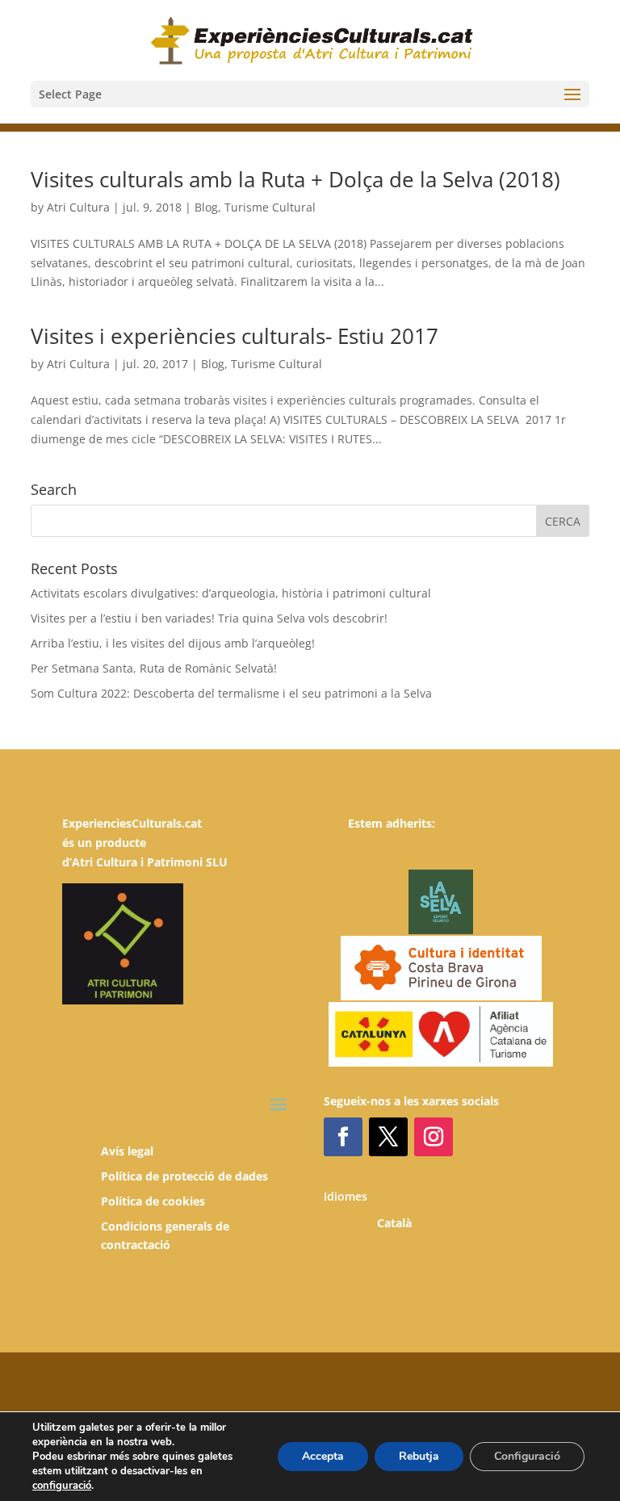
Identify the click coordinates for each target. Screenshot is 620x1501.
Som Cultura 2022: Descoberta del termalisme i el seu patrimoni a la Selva (231, 693)
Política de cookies (153, 1201)
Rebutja (419, 1456)
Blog (206, 207)
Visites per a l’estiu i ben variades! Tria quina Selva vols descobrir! (209, 618)
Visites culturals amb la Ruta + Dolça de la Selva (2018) (295, 179)
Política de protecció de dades (184, 1176)
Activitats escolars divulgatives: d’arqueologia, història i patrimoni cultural (231, 593)
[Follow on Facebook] (343, 1136)
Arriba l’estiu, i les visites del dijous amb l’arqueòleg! (173, 643)
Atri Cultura (78, 207)
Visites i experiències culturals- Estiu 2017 (234, 335)
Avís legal (127, 1151)
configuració (61, 1485)
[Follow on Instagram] (433, 1136)
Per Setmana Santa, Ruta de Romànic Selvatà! (154, 668)
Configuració (527, 1456)
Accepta (323, 1456)
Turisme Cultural (270, 207)
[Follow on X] (388, 1136)
